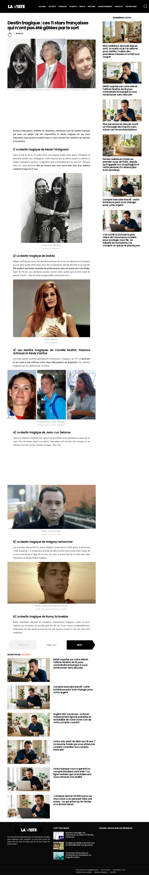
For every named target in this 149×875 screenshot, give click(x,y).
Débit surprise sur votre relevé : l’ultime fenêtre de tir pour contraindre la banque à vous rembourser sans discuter (71, 663)
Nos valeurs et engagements (87, 870)
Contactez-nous (119, 870)
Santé (82, 6)
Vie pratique (131, 6)
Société (52, 6)
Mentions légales (100, 872)
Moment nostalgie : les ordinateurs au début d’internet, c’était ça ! (80, 835)
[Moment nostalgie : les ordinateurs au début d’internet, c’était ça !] (58, 836)
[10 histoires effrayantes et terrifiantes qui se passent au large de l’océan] (58, 856)
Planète (73, 6)
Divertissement (105, 6)
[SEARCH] (145, 6)
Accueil (42, 6)
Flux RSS (113, 872)
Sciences (62, 6)
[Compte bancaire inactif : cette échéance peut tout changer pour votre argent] (28, 697)
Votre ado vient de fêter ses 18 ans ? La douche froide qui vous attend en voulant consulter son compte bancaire (74, 745)
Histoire (91, 6)
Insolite (119, 6)
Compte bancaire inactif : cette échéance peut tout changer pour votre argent (73, 689)
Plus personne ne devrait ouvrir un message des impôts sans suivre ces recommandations (121, 126)
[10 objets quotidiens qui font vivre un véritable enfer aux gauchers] (58, 846)
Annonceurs (105, 870)
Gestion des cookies (84, 872)
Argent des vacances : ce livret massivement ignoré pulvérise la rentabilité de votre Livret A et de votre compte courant (72, 718)
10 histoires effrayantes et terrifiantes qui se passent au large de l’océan (78, 855)
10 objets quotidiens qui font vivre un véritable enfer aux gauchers (80, 844)
